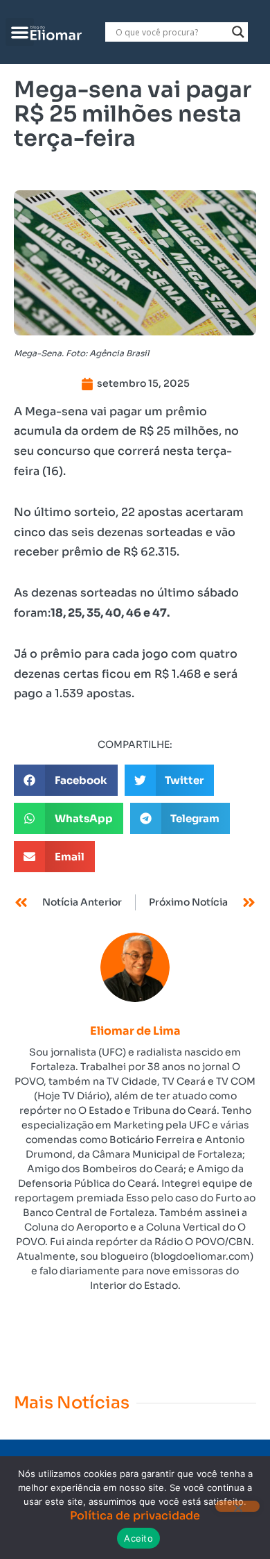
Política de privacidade (135, 1515)
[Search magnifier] (238, 32)
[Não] (237, 1506)
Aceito (138, 1538)
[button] (20, 32)
